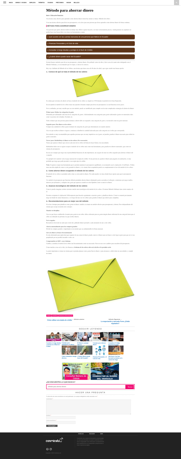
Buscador (92, 433)
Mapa (101, 433)
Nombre (48, 415)
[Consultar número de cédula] (76, 379)
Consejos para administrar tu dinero (68, 343)
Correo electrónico (51, 420)
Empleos (32, 2)
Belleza (76, 2)
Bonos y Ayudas (21, 2)
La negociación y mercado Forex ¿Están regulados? (115, 322)
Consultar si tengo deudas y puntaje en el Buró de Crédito (70, 50)
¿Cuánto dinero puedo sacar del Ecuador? (65, 57)
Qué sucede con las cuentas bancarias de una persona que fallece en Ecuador (78, 37)
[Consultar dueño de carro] (105, 379)
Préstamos (60, 2)
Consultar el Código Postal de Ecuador (114, 343)
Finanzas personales (65, 315)
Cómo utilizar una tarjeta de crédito (59, 320)
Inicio (11, 2)
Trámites (41, 2)
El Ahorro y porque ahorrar (82, 343)
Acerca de (81, 433)
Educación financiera (57, 15)
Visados (50, 2)
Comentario (49, 399)
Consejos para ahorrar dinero (99, 343)
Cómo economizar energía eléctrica (69, 357)
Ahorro (54, 315)
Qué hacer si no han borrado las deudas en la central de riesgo (115, 358)
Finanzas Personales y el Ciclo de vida (63, 43)
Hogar (68, 2)
